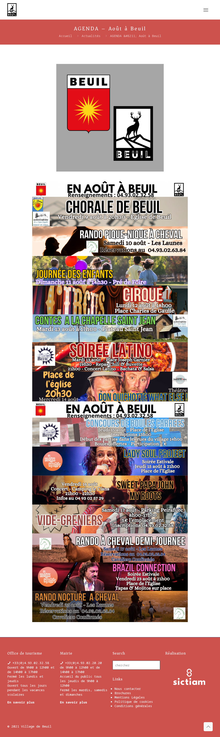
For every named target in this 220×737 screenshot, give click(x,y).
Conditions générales (133, 706)
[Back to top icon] (208, 726)
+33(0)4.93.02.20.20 (83, 663)
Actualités (91, 36)
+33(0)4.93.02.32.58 (30, 663)
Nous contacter (128, 688)
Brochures (123, 693)
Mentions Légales (130, 697)
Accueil (65, 36)
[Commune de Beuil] (12, 9)
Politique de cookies (134, 701)
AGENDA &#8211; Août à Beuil (135, 36)
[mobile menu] (205, 9)
